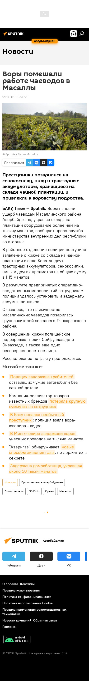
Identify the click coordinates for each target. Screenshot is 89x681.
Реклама (8, 627)
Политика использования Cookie (27, 603)
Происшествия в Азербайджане (42, 482)
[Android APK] (17, 640)
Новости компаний (16, 620)
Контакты (27, 584)
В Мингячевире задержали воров (42, 433)
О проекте (10, 584)
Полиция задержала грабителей (41, 376)
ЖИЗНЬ (34, 491)
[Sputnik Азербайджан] (14, 35)
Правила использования (21, 590)
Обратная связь (45, 620)
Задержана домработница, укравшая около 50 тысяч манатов (46, 468)
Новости (10, 482)
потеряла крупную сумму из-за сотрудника (48, 403)
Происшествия (14, 491)
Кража (49, 491)
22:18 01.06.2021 (15, 97)
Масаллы (65, 491)
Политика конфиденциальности (26, 597)
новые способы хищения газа (42, 449)
